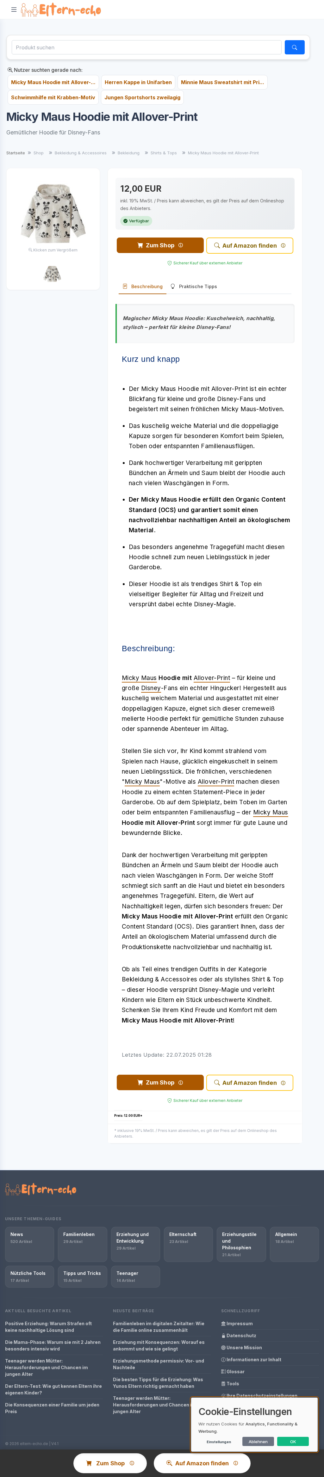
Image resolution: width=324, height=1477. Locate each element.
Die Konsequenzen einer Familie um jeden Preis (52, 1408)
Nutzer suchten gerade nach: (48, 70)
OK (293, 1441)
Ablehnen (258, 1441)
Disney (151, 688)
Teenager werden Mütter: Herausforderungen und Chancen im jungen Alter (46, 1367)
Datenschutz (241, 1335)
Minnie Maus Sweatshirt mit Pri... (222, 82)
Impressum (239, 1323)
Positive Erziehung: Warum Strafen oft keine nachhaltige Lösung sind (48, 1327)
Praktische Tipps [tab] (198, 286)
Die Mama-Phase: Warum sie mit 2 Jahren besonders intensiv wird (53, 1345)
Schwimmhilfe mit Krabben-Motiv (53, 97)
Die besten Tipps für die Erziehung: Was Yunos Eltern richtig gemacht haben (158, 1383)
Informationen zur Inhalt (253, 1359)
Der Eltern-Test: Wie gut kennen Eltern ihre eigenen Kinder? (53, 1389)
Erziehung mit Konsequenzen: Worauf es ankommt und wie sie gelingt (159, 1345)
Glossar (235, 1371)
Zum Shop (160, 245)
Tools (232, 1383)
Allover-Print (212, 678)
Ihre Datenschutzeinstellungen (261, 1395)
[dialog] (254, 1425)
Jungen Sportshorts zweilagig (142, 97)
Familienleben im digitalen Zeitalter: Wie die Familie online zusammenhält (158, 1327)
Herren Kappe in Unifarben (138, 82)
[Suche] (295, 47)
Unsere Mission (244, 1347)
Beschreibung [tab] (147, 286)
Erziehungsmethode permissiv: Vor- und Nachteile (158, 1364)
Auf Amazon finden (249, 245)
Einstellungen (219, 1442)
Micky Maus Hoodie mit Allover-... (53, 82)
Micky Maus (139, 678)
